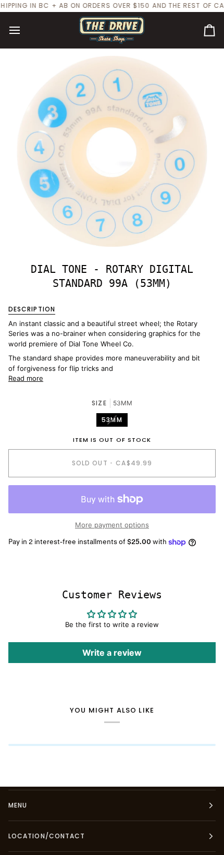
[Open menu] (24, 30)
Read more (25, 378)
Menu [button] (17, 805)
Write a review (112, 652)
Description (31, 309)
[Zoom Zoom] (112, 151)
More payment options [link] (112, 525)
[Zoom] (36, 227)
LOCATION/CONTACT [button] (46, 836)
